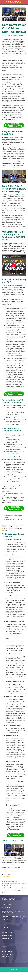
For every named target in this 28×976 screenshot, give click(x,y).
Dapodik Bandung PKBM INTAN (13, 519)
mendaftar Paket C (19, 196)
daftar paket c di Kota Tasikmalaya (12, 883)
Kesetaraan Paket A (7, 932)
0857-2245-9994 (6, 957)
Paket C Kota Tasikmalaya (10, 881)
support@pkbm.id (6, 954)
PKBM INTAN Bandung (11, 377)
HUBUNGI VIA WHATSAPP (14, 2)
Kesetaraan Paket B (7, 935)
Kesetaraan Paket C (7, 938)
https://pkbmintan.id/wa (12, 528)
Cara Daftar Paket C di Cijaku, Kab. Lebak (14, 888)
